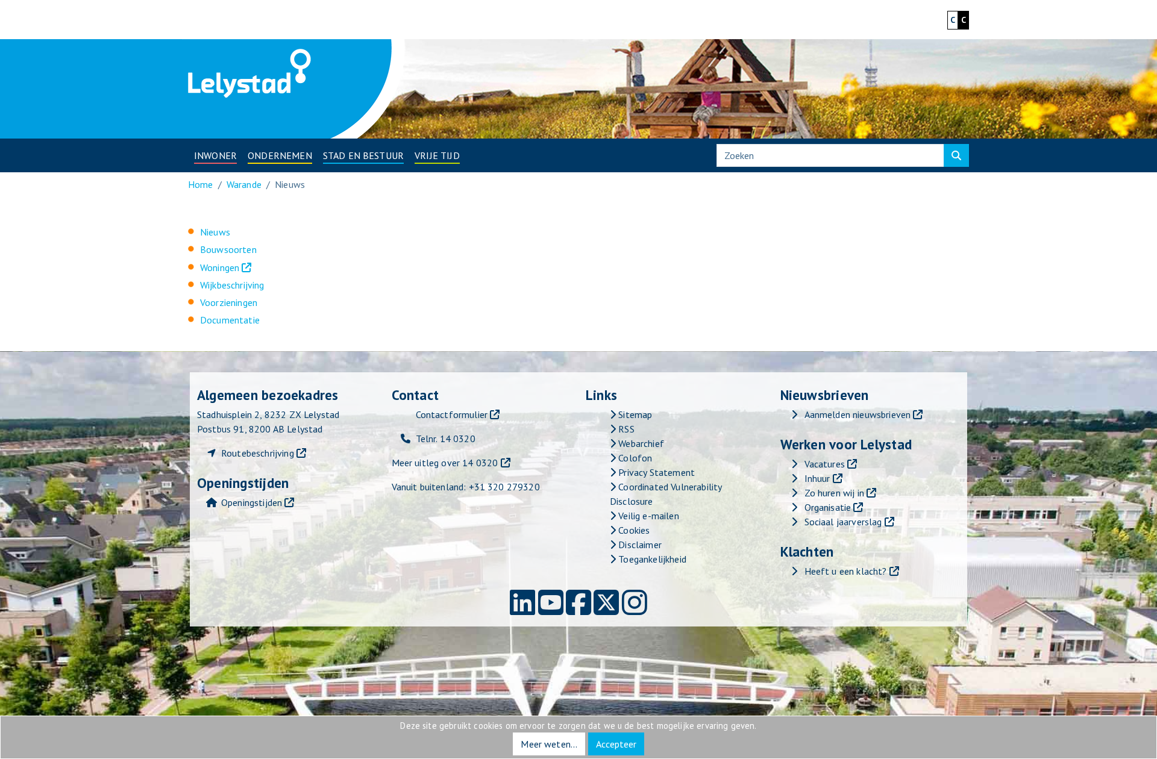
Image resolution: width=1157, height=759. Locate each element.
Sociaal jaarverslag (843, 522)
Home (200, 184)
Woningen (219, 267)
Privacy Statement (655, 472)
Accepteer (616, 744)
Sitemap (634, 414)
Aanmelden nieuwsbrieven (857, 414)
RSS (625, 429)
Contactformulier (452, 414)
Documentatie (230, 320)
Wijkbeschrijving (232, 285)
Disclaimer (639, 545)
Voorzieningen (228, 302)
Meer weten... (549, 744)
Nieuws (215, 232)
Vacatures (824, 464)
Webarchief (640, 443)
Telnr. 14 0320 (445, 439)
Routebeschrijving (257, 453)
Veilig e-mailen (647, 516)
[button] (215, 155)
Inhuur (817, 478)
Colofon (634, 458)
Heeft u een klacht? (845, 571)
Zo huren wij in (834, 493)
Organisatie (827, 507)
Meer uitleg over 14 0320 (445, 463)
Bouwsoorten (228, 249)
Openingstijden (251, 502)
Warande (244, 184)
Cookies (633, 530)
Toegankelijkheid (651, 559)
